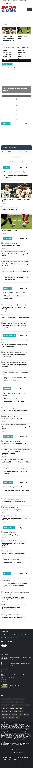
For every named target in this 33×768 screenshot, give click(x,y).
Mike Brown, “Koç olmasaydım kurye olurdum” (15, 265)
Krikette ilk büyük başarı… (11, 535)
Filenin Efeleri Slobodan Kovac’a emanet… (14, 326)
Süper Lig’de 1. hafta (9, 231)
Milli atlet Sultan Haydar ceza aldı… (15, 410)
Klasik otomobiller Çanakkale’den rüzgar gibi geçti (14, 345)
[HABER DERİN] (16, 105)
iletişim (15, 759)
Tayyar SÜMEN (16, 134)
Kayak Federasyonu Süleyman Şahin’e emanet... (16, 519)
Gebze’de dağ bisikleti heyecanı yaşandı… (14, 544)
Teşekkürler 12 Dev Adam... (11, 246)
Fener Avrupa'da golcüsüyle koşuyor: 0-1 (7, 53)
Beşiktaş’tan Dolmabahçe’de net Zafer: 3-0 (8, 38)
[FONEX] (16, 110)
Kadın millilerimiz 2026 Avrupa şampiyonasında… (13, 453)
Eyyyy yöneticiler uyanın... (17, 137)
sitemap (22, 759)
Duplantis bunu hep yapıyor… (12, 419)
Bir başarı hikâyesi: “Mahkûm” (13, 617)
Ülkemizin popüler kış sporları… (13, 510)
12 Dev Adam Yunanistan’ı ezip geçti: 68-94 (15, 255)
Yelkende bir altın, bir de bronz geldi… (15, 462)
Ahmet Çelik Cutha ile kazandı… (13, 553)
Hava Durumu (7, 759)
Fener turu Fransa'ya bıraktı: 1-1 (13, 209)
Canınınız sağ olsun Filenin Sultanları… (16, 317)
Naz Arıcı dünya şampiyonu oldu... (16, 490)
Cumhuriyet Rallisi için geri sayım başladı (14, 365)
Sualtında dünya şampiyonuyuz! (14, 444)
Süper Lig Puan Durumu (22, 757)
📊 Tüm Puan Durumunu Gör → (16, 161)
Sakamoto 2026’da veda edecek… (14, 501)
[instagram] (2, 645)
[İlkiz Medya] (16, 114)
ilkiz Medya (17, 764)
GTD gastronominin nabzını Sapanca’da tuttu (12, 608)
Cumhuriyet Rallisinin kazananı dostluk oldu (13, 355)
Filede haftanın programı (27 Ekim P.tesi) (14, 308)
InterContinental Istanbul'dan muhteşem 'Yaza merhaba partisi (14, 598)
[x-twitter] (5, 645)
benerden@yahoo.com (8, 757)
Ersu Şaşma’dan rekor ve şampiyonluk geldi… (16, 428)
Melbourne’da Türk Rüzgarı (14, 562)
